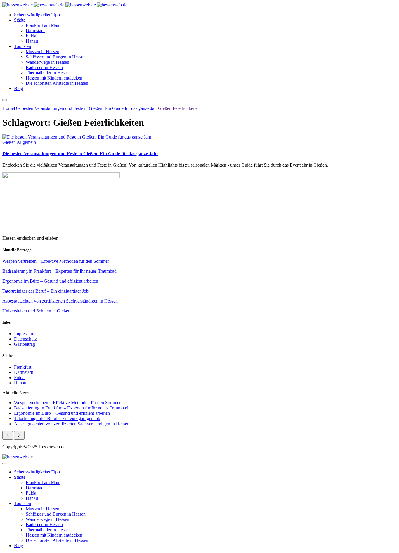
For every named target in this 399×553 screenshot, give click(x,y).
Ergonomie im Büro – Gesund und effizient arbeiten (50, 281)
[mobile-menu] (4, 100)
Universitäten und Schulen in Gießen (36, 310)
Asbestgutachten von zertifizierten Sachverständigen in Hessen (60, 300)
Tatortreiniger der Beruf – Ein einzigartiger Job (45, 290)
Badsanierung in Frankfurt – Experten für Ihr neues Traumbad (59, 271)
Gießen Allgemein (19, 142)
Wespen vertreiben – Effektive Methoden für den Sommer (55, 261)
